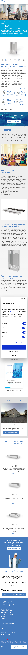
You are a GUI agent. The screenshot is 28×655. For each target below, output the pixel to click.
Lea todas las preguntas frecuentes (14, 594)
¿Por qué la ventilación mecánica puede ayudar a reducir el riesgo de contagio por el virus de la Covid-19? (13, 577)
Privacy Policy (9, 644)
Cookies (14, 644)
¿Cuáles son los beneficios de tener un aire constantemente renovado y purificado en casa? (13, 584)
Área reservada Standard (7, 623)
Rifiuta (14, 355)
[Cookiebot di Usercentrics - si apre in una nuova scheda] (20, 299)
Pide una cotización (14, 122)
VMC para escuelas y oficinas (15, 22)
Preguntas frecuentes (6, 626)
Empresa (3, 616)
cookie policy (12, 311)
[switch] (24, 328)
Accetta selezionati (14, 351)
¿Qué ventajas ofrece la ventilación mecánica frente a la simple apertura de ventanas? (12, 589)
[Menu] (25, 2)
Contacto (3, 628)
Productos (6, 22)
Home (2, 22)
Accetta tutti (14, 347)
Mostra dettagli (19, 342)
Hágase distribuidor (14, 549)
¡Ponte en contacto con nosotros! (18, 647)
